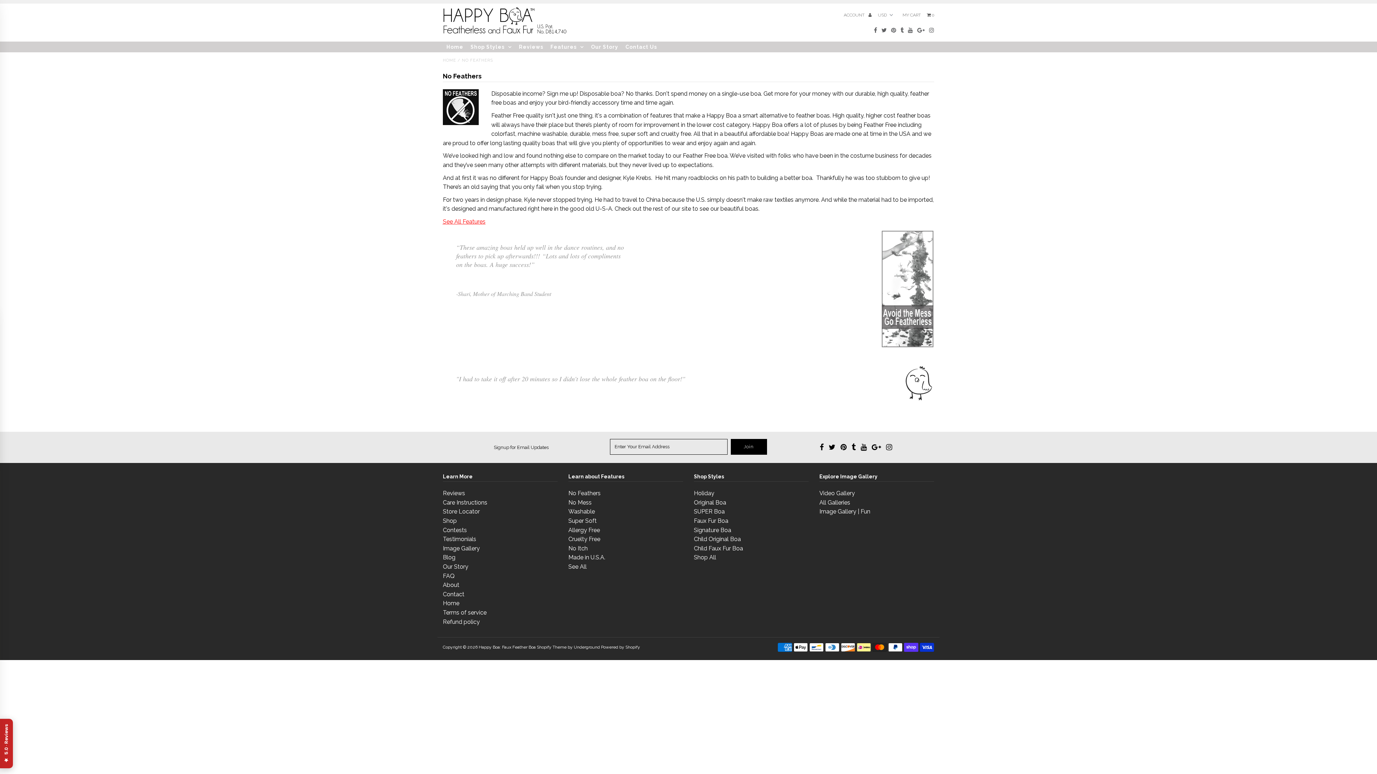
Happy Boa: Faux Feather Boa (507, 647)
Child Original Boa (717, 539)
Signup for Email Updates (521, 447)
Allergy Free (584, 530)
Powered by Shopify (620, 647)
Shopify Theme (552, 647)
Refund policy (461, 621)
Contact (453, 594)
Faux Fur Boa (711, 520)
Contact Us (641, 47)
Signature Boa (712, 530)
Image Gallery (461, 548)
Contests (455, 530)
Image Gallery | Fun (844, 511)
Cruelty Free (584, 539)
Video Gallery (837, 493)
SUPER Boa (709, 511)
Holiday (704, 493)
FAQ (449, 576)
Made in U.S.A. (586, 557)
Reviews (531, 47)
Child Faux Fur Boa (718, 548)
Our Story (604, 47)
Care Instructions (465, 502)
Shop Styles (487, 47)
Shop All (705, 557)
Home (454, 47)
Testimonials (459, 539)
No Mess (580, 502)
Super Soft (582, 520)
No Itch (578, 548)
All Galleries (834, 502)
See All (577, 566)
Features (563, 47)
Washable (581, 511)
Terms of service (465, 612)
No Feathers (584, 493)
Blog (449, 557)
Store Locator (461, 511)
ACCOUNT (855, 15)
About (451, 585)
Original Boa (710, 502)
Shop (450, 520)
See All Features (464, 221)
